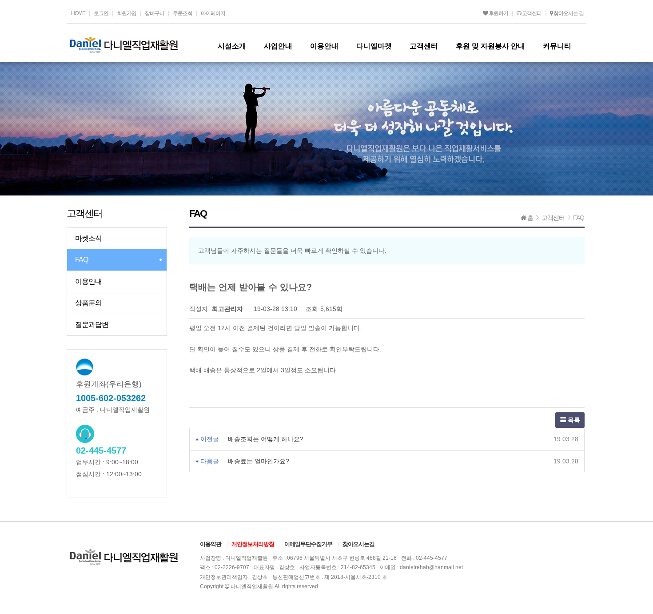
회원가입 (126, 13)
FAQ (81, 259)
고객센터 (531, 13)
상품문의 (88, 303)
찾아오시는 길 (568, 13)
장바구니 (154, 13)
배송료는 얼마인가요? (258, 461)
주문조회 (182, 13)
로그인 (101, 13)
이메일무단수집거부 (308, 544)
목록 (573, 419)
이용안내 (88, 281)
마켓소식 (88, 238)
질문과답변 (91, 324)
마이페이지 (213, 13)
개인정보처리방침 (252, 544)
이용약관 (210, 544)
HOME (78, 13)
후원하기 (498, 13)
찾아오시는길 (358, 544)
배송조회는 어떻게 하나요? (265, 439)
